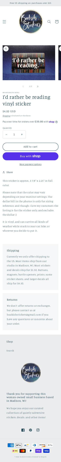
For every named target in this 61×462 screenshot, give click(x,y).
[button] (4, 21)
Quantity (7, 128)
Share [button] (10, 172)
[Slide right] (37, 86)
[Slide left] (23, 86)
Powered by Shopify (39, 457)
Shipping (6, 116)
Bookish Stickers (26, 457)
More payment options (31, 164)
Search (10, 350)
